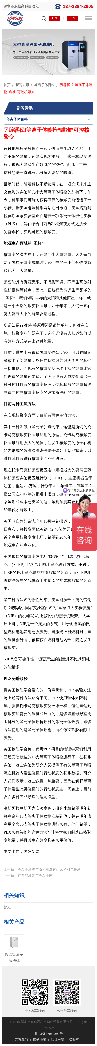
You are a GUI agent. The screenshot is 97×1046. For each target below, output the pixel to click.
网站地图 (39, 1040)
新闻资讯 (22, 85)
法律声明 (57, 1040)
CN (54, 18)
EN (72, 18)
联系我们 (21, 1040)
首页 (7, 85)
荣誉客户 (75, 1040)
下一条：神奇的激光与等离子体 (28, 875)
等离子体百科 (44, 85)
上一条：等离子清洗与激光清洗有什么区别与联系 (42, 869)
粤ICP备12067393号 (48, 1034)
